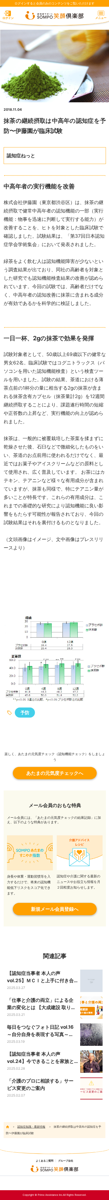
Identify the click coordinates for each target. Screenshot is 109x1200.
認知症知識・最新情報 (31, 1126)
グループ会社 (65, 1160)
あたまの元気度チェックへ (54, 773)
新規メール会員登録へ (55, 909)
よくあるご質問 (44, 1160)
